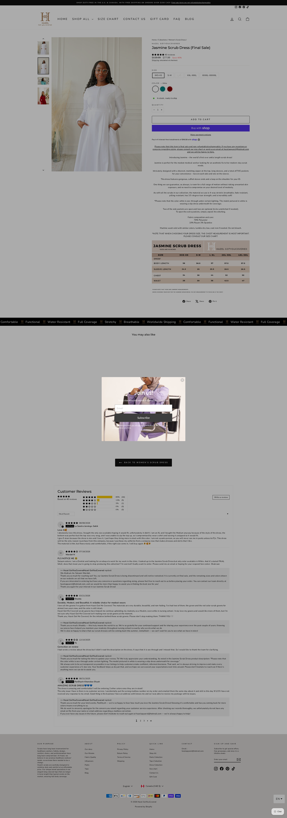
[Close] (182, 380)
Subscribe (143, 418)
